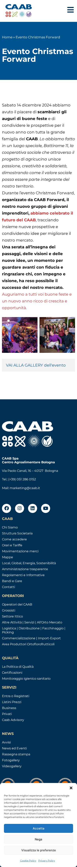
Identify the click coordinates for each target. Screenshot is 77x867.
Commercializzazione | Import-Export (31, 638)
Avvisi (6, 742)
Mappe (7, 557)
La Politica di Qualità (18, 667)
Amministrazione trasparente (25, 569)
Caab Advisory (13, 720)
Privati (7, 714)
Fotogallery (11, 760)
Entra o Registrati (15, 696)
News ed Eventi (14, 748)
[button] (71, 788)
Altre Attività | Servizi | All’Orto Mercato (32, 622)
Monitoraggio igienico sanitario (26, 678)
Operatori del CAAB (17, 604)
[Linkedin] (32, 508)
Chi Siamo (10, 527)
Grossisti (8, 610)
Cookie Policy (28, 860)
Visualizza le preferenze (38, 850)
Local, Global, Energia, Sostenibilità (29, 563)
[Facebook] (6, 508)
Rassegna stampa (16, 754)
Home (7, 37)
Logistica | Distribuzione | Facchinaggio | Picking (33, 630)
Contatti (8, 587)
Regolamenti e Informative (23, 575)
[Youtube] (45, 508)
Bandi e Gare (12, 581)
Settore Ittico (12, 616)
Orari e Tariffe (12, 545)
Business (9, 708)
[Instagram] (19, 508)
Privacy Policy (46, 860)
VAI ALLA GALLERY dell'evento (36, 365)
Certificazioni (12, 672)
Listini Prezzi (11, 702)
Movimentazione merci (20, 551)
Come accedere (14, 539)
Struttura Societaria (17, 533)
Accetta (38, 828)
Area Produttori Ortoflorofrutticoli (28, 644)
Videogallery (12, 766)
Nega (38, 839)
